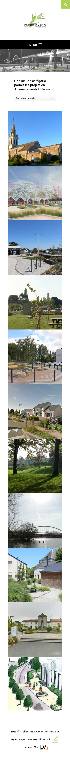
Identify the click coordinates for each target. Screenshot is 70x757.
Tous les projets (26, 98)
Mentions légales (49, 731)
